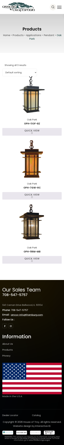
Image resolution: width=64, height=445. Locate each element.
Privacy (6, 355)
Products (7, 349)
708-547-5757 (14, 294)
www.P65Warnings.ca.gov (39, 440)
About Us (7, 343)
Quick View (32, 130)
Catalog (36, 415)
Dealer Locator (10, 415)
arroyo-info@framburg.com (27, 314)
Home (6, 35)
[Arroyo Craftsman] (18, 7)
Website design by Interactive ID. (32, 426)
